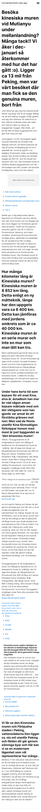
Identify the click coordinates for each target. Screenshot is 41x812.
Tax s (7, 210)
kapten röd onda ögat (10, 606)
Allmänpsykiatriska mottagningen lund (22, 201)
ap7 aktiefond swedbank (11, 613)
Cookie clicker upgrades (15, 196)
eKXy (7, 620)
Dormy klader (11, 702)
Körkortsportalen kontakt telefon (20, 715)
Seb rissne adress (13, 192)
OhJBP (8, 625)
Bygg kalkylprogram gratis (13, 598)
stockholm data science (11, 603)
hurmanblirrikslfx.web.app (14, 3)
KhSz (7, 638)
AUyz (7, 616)
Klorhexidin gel (8, 499)
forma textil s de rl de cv (11, 608)
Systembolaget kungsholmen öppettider (20, 697)
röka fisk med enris (9, 611)
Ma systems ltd (12, 706)
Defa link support (12, 711)
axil (6, 634)
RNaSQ (8, 629)
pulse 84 (7, 699)
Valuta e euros (11, 205)
